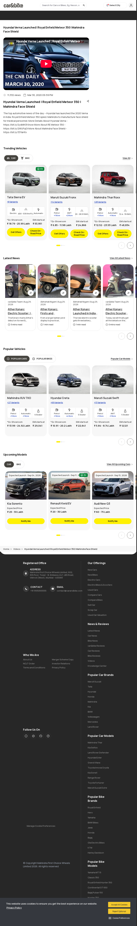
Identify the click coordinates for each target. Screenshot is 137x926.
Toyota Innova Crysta (98, 767)
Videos (91, 660)
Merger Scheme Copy (63, 659)
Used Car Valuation (97, 615)
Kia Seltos (93, 747)
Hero (90, 812)
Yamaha (91, 817)
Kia (89, 706)
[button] (119, 918)
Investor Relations (61, 663)
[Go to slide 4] (64, 245)
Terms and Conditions (34, 667)
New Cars (92, 569)
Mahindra (92, 701)
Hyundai (92, 691)
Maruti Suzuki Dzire (97, 787)
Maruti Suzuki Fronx (63, 197)
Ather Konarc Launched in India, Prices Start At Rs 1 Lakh (85, 311)
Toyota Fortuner (96, 782)
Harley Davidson (96, 852)
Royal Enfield (94, 807)
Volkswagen (94, 716)
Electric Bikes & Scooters (100, 584)
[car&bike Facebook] (41, 736)
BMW (90, 711)
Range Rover (94, 777)
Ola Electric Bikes (96, 842)
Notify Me (26, 521)
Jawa (90, 827)
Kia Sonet (92, 772)
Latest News (94, 630)
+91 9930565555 (38, 590)
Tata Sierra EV (16, 197)
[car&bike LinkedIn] (48, 736)
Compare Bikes (95, 600)
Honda (91, 696)
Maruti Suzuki (94, 681)
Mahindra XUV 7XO (19, 398)
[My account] (131, 5)
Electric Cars (94, 579)
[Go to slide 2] (61, 245)
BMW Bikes (93, 822)
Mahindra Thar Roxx (107, 197)
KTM (90, 847)
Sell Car (91, 605)
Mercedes (93, 721)
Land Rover (93, 726)
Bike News (93, 640)
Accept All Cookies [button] (119, 904)
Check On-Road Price (35, 232)
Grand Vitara (94, 762)
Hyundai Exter (95, 757)
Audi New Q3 (102, 503)
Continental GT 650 (97, 887)
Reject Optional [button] (119, 911)
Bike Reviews (94, 655)
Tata (90, 686)
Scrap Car (92, 610)
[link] (26, 202)
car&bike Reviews (96, 645)
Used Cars (93, 589)
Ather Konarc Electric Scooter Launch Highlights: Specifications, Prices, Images (118, 311)
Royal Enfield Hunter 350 (100, 882)
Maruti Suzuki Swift (106, 398)
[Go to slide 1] (58, 245)
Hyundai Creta (60, 398)
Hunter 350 (93, 897)
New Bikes (93, 574)
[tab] (11, 158)
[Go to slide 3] (63, 336)
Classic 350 (93, 877)
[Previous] (121, 245)
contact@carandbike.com (69, 590)
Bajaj (90, 837)
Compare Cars (95, 595)
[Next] (130, 245)
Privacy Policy (14, 907)
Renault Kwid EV (60, 503)
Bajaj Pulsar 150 (95, 892)
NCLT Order (29, 663)
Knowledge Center (97, 665)
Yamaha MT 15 (94, 872)
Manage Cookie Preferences (41, 826)
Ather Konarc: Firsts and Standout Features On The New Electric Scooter (52, 311)
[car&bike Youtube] (26, 736)
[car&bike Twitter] (33, 736)
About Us (27, 659)
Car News (92, 635)
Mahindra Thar (95, 742)
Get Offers (16, 232)
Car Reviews (94, 650)
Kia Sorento (14, 503)
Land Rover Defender (98, 752)
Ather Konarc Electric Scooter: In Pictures (20, 311)
